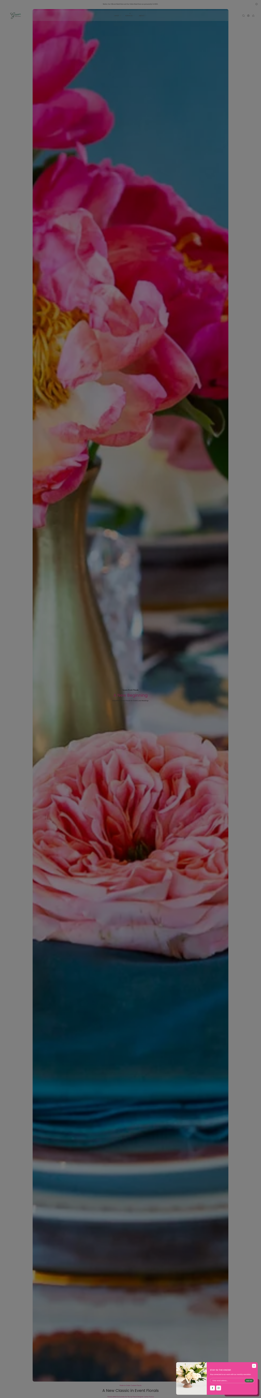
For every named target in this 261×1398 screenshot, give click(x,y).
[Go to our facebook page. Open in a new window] (212, 1388)
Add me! (249, 1380)
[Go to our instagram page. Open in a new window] (218, 1388)
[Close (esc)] (254, 1366)
